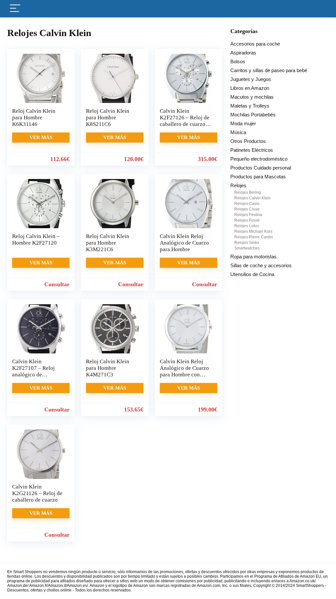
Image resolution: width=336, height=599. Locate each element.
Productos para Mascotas (258, 176)
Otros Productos (248, 141)
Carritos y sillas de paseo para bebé (268, 70)
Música (238, 132)
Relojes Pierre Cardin (253, 237)
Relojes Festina (248, 214)
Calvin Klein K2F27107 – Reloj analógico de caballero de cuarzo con (35, 374)
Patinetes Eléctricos (251, 150)
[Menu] (15, 8)
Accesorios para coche (255, 44)
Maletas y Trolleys (249, 106)
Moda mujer (243, 123)
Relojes (238, 185)
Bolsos (237, 61)
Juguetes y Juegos (250, 79)
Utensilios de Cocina (252, 274)
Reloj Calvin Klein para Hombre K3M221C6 (107, 242)
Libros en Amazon (249, 88)
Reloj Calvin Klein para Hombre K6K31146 (33, 117)
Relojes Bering (247, 192)
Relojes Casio (247, 203)
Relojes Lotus (246, 226)
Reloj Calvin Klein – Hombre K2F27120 (36, 239)
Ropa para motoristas (253, 256)
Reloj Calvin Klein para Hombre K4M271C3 (107, 368)
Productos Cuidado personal (260, 167)
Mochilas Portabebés (253, 114)
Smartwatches (247, 248)
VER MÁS (41, 137)
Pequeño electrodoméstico (258, 159)
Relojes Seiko (246, 242)
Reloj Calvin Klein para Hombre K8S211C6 (107, 117)
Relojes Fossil (247, 220)
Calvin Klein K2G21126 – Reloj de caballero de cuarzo (37, 493)
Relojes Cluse (247, 209)
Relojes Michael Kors (253, 231)
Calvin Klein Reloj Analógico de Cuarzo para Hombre (184, 242)
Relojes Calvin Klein (252, 198)
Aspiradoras (243, 52)
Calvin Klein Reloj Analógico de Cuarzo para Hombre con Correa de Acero (184, 371)
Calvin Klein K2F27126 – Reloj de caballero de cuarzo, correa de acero (184, 121)
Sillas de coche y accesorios (261, 265)
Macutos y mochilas (252, 97)
